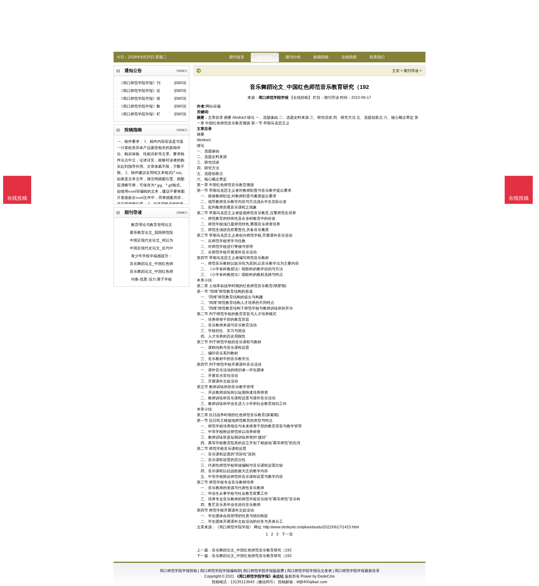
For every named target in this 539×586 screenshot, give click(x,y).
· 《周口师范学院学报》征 (138, 91)
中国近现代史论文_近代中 (151, 248)
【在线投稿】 (300, 97)
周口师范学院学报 (274, 97)
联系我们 (377, 57)
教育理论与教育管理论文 (151, 225)
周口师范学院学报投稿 (178, 571)
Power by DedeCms (318, 576)
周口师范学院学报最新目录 (357, 571)
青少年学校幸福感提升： (151, 256)
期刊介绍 (292, 57)
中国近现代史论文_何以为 (151, 240)
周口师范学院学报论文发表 (309, 571)
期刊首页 (236, 57)
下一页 (287, 534)
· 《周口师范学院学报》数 (138, 106)
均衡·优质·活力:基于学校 (151, 279)
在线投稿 (349, 57)
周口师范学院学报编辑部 (220, 571)
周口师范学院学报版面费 (263, 571)
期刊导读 (264, 57)
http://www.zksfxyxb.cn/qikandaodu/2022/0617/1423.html (311, 527)
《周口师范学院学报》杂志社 (259, 576)
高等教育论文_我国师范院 (151, 232)
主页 (396, 71)
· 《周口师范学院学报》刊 (138, 83)
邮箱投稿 (320, 57)
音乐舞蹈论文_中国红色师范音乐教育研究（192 (252, 550)
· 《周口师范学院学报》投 (138, 98)
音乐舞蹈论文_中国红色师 (151, 264)
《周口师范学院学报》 (234, 527)
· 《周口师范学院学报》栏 (138, 114)
